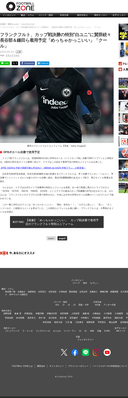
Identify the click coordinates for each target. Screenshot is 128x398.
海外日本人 (82, 15)
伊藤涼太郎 (52, 313)
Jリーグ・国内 (46, 15)
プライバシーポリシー (78, 366)
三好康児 (79, 322)
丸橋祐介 (21, 291)
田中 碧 (42, 318)
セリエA (57, 331)
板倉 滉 (18, 313)
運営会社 (41, 366)
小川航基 (108, 313)
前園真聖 (114, 291)
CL (80, 331)
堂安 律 (63, 318)
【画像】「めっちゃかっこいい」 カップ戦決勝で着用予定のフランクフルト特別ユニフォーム (62, 222)
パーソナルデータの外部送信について (110, 366)
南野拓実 (90, 322)
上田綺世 (75, 313)
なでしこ (94, 283)
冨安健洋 (74, 318)
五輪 (99, 331)
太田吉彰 (52, 291)
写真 (78, 336)
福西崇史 (32, 291)
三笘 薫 (68, 322)
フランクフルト (12, 55)
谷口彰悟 (53, 318)
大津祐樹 (63, 291)
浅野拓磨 (7, 313)
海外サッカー (100, 15)
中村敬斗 (85, 318)
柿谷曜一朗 (10, 291)
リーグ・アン (70, 331)
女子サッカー (121, 328)
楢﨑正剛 (104, 291)
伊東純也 (28, 313)
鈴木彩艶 (20, 318)
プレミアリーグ (12, 331)
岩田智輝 (64, 313)
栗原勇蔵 (73, 291)
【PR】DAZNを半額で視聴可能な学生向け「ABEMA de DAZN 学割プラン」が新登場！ (43, 167)
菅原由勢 (9, 318)
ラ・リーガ (27, 331)
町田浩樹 (47, 322)
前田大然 (58, 322)
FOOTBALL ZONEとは (22, 366)
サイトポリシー (56, 366)
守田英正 (102, 322)
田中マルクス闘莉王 (18, 294)
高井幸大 (31, 318)
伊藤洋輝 (40, 313)
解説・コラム (27, 15)
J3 (74, 304)
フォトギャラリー (85, 339)
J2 (69, 304)
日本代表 (64, 15)
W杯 (92, 331)
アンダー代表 (109, 304)
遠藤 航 (86, 313)
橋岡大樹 (119, 318)
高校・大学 (84, 304)
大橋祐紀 (96, 313)
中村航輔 (96, 318)
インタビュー (9, 15)
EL (86, 331)
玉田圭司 (83, 291)
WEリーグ (120, 331)
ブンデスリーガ (43, 331)
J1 (63, 304)
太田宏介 (42, 291)
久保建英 (119, 313)
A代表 (97, 304)
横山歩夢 (113, 322)
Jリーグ (76, 283)
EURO (107, 331)
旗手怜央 (107, 318)
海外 (85, 283)
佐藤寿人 (94, 291)
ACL (57, 304)
